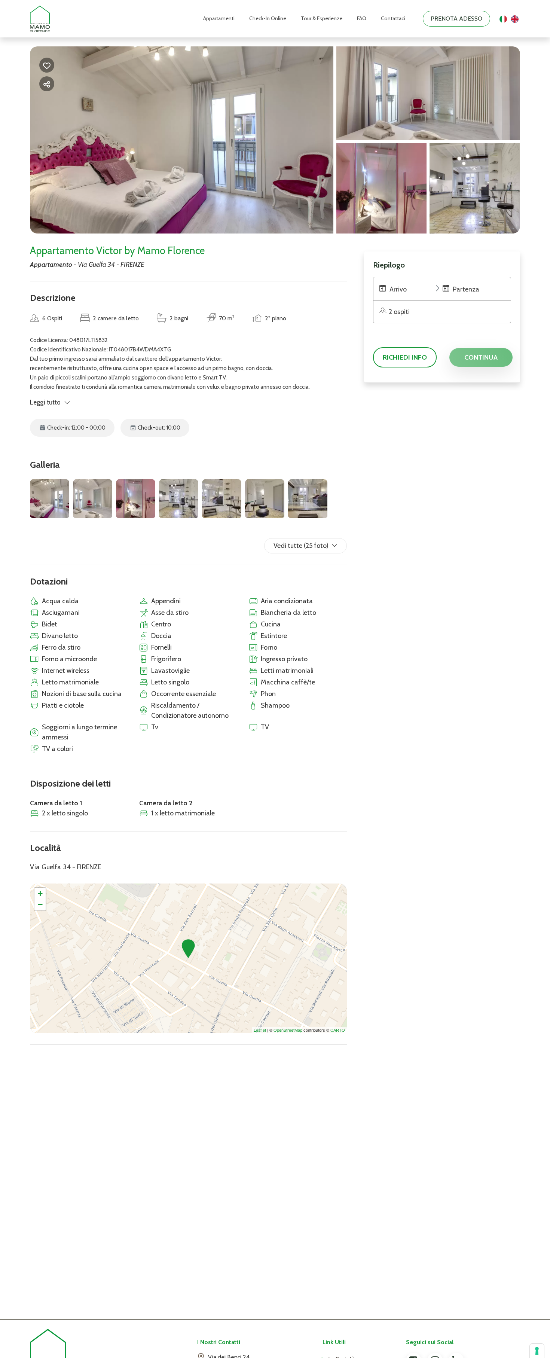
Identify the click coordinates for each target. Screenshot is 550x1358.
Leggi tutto (45, 402)
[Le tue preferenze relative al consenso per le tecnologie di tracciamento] (537, 1351)
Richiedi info (405, 357)
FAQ (361, 18)
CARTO (337, 1030)
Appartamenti (219, 18)
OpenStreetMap (288, 1030)
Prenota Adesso (456, 18)
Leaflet (260, 1030)
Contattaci (393, 18)
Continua (481, 357)
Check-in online (267, 18)
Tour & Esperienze (321, 18)
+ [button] (40, 893)
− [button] (40, 904)
